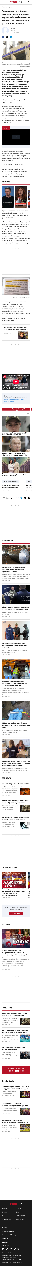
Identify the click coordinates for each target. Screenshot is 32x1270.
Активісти (5, 1238)
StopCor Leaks (8, 1081)
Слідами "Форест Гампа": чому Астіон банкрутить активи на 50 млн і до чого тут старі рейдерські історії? (16, 1089)
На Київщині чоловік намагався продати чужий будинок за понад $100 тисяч (14, 645)
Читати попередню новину (10, 481)
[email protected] (17, 1262)
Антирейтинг (20, 1219)
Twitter (22, 400)
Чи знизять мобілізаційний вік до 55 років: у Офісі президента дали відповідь (15, 803)
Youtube (17, 400)
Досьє (3, 1216)
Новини (4, 1212)
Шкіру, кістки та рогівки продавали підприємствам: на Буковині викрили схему (15, 1032)
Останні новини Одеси (9, 409)
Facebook (12, 400)
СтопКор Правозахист (8, 1231)
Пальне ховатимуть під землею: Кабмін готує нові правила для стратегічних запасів (13, 569)
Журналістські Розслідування (11, 1235)
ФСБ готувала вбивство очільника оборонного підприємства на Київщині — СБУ (16, 725)
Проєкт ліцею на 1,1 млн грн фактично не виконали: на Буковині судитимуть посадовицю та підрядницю (16, 763)
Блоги (18, 1212)
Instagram (6, 401)
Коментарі (9, 498)
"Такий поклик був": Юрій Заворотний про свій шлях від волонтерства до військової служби (15, 953)
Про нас (4, 1228)
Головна (4, 7)
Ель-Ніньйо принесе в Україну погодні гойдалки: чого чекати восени (15, 785)
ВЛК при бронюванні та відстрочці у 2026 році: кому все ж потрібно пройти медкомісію (15, 1015)
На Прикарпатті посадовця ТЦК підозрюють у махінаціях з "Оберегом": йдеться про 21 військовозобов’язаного (13, 1050)
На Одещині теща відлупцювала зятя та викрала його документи (16, 328)
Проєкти (4, 1208)
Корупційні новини (23, 409)
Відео (17, 1208)
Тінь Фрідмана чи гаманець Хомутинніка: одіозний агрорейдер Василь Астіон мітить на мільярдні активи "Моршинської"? (15, 1106)
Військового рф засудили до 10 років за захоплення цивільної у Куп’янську (15, 608)
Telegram (6, 400)
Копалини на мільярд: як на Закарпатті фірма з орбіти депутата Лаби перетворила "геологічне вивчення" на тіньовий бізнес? (15, 1123)
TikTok (12, 401)
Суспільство (12, 7)
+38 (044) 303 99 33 (16, 1071)
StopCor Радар (6, 1219)
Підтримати (17, 913)
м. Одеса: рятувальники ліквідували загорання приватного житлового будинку (10, 488)
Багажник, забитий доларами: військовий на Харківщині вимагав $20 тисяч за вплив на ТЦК (14, 683)
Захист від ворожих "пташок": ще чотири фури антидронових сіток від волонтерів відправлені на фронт (13, 892)
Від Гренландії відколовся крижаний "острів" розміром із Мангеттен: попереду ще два (15, 819)
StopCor (13, 29)
